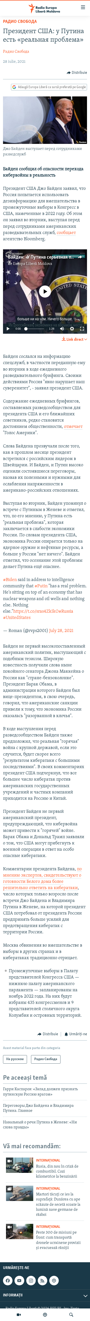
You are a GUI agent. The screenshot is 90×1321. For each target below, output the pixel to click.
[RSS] (42, 1280)
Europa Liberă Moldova (32, 264)
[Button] (77, 73)
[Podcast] (45, 1314)
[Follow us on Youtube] (19, 1280)
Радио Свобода (20, 22)
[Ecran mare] (82, 329)
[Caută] (71, 1314)
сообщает (66, 233)
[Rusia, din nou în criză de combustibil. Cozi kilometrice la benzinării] (19, 1165)
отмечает (73, 427)
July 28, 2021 (61, 631)
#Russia (65, 611)
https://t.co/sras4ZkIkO (35, 611)
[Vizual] (18, 1314)
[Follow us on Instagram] (31, 1280)
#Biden (10, 580)
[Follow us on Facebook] (7, 1280)
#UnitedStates (16, 618)
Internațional (48, 1161)
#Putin (41, 586)
